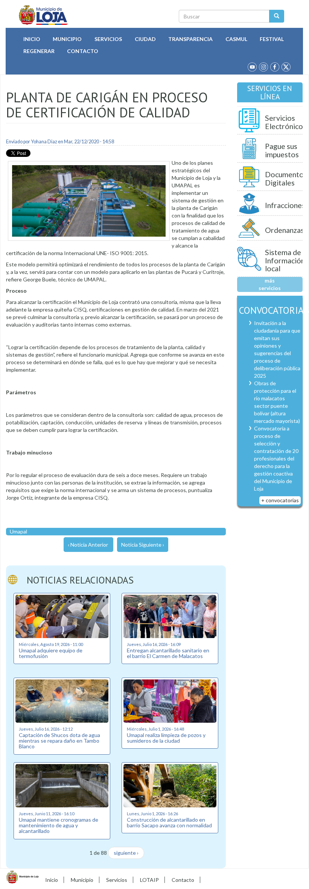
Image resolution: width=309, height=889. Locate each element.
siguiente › (126, 852)
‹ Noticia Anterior (88, 544)
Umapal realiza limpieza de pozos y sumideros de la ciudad (166, 738)
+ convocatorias (280, 500)
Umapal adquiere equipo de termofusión (50, 653)
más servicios (270, 284)
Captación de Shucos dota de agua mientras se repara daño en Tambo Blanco (59, 741)
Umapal (18, 531)
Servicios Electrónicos (285, 122)
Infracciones (285, 205)
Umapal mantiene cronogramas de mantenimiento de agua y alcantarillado (58, 825)
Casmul (236, 39)
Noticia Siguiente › (142, 544)
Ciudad (145, 39)
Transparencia (190, 39)
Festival (272, 39)
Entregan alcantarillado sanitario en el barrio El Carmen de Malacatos (168, 653)
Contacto (82, 51)
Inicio (31, 39)
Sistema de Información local (285, 260)
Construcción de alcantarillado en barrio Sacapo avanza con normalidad (169, 822)
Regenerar (39, 51)
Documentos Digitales (286, 178)
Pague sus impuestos (282, 150)
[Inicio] (43, 15)
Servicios (108, 39)
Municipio (67, 39)
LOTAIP (149, 880)
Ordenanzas (284, 230)
